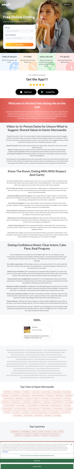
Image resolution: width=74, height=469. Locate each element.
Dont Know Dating (8, 398)
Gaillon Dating (5, 402)
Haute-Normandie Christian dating (35, 354)
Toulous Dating (17, 415)
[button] (67, 4)
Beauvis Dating (56, 392)
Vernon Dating (38, 415)
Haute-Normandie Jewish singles (37, 361)
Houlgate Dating (37, 402)
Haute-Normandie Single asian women (56, 366)
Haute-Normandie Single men (14, 375)
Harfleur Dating (26, 402)
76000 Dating (17, 392)
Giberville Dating (15, 402)
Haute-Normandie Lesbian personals (17, 363)
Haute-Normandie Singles (47, 377)
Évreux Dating (57, 415)
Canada (34, 431)
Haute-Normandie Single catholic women (47, 368)
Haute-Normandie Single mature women (50, 373)
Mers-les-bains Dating (20, 408)
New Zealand (27, 435)
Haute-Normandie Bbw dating (16, 352)
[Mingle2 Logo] (7, 4)
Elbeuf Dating (19, 398)
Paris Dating (7, 412)
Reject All (37, 460)
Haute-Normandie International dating (46, 359)
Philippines (36, 435)
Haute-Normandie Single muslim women (35, 375)
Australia (41, 431)
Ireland (60, 431)
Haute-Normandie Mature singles (56, 363)
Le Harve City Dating (9, 405)
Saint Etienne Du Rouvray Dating (39, 412)
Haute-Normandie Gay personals (37, 357)
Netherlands (18, 435)
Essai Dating (28, 398)
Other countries (55, 435)
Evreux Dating (44, 398)
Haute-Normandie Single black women (24, 368)
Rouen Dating (25, 412)
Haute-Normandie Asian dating (34, 350)
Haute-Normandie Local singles (37, 363)
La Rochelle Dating (57, 402)
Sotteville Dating (66, 412)
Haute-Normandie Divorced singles (17, 357)
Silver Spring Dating (54, 412)
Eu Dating (36, 398)
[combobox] (19, 31)
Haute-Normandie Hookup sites (25, 359)
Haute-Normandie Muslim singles (15, 366)
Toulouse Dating (28, 415)
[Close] (71, 445)
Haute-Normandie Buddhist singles (55, 352)
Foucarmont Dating (55, 398)
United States (15, 431)
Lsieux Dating (66, 405)
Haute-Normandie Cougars (54, 354)
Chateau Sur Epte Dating (37, 395)
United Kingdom (25, 431)
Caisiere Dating (14, 395)
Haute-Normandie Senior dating (35, 366)
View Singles (19, 45)
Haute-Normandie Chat (17, 354)
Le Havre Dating (20, 405)
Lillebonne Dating (44, 405)
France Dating (66, 398)
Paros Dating (16, 412)
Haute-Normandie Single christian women (24, 370)
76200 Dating (26, 392)
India (55, 431)
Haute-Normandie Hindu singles (57, 357)
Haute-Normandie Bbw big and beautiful (55, 350)
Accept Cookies (37, 466)
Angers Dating (35, 392)
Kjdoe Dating (47, 402)
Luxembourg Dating (7, 408)
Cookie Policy (5, 451)
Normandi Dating (46, 408)
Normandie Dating (57, 408)
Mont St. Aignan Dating (33, 408)
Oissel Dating (68, 408)
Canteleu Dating (25, 395)
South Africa (45, 435)
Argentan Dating (46, 392)
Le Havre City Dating (32, 405)
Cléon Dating (49, 395)
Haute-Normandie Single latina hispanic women (24, 373)
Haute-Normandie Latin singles (57, 361)
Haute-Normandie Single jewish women (49, 370)
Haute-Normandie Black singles (35, 352)
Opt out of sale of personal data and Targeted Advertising (37, 455)
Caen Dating (5, 395)
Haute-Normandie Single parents (57, 375)
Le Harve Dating (68, 402)
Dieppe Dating (59, 395)
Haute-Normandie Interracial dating (17, 361)
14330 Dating (7, 392)
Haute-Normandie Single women (29, 377)
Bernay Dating (66, 392)
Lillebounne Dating (55, 405)
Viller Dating (48, 415)
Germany (48, 431)
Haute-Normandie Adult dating (15, 350)
